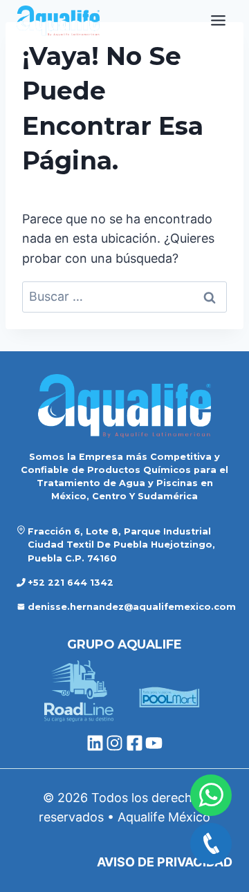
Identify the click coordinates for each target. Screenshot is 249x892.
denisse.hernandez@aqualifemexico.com (132, 607)
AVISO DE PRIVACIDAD (164, 862)
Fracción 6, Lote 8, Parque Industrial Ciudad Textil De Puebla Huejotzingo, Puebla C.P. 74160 (121, 544)
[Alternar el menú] (218, 20)
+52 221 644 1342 (70, 582)
